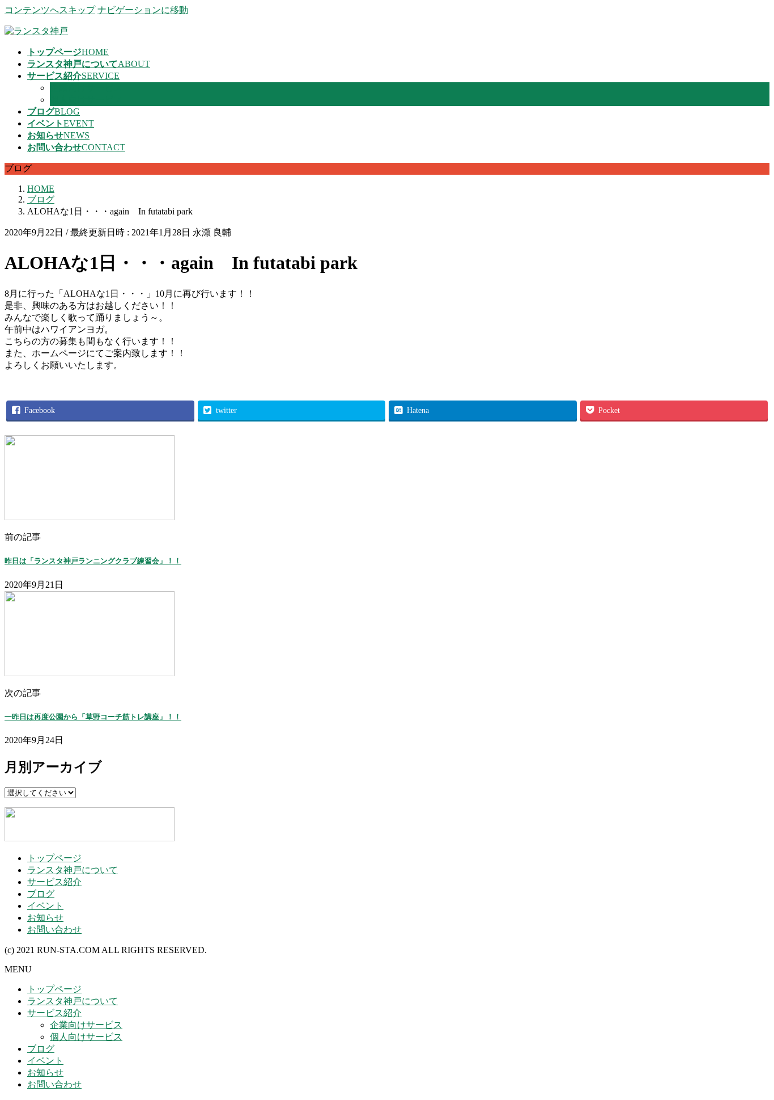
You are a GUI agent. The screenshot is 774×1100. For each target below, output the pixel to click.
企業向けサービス (86, 87)
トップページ (54, 858)
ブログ (40, 894)
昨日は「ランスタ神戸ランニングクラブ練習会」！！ (93, 561)
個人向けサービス (86, 99)
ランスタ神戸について (72, 870)
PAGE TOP (747, 1055)
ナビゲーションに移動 (142, 10)
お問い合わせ (54, 929)
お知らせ (45, 917)
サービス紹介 (54, 882)
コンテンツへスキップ (50, 10)
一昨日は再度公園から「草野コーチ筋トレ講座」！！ (93, 717)
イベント (45, 906)
